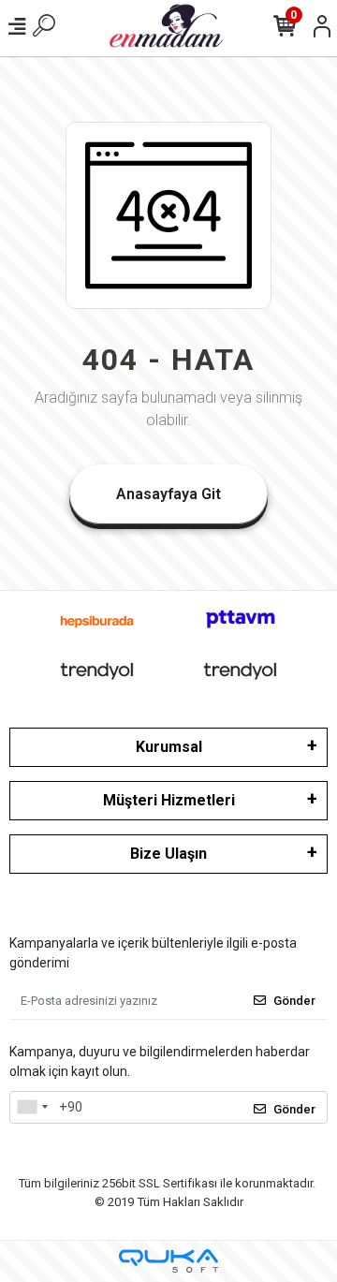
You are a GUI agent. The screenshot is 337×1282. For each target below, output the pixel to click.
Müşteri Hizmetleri (169, 800)
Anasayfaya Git (168, 494)
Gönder (294, 1001)
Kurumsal (169, 747)
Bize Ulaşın (168, 853)
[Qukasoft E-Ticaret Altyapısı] (168, 1261)
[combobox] (31, 1108)
